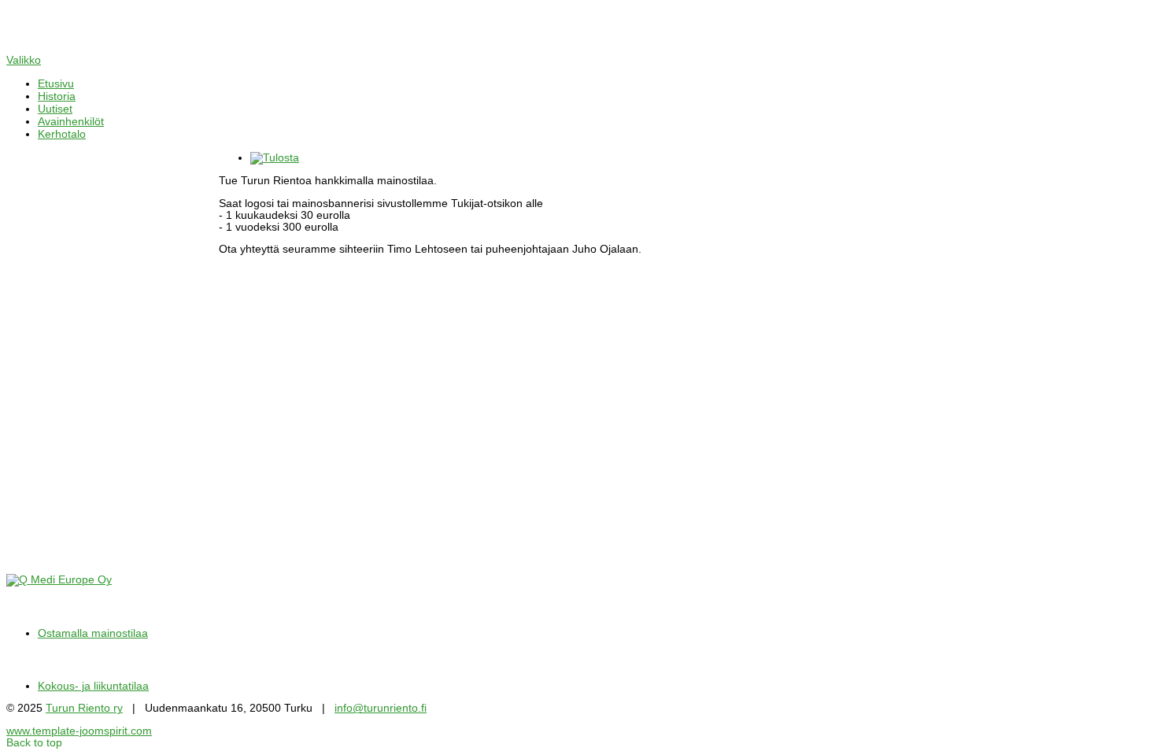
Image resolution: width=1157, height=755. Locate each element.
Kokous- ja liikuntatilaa (93, 686)
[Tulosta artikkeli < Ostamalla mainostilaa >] (274, 158)
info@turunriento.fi (381, 708)
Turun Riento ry (84, 708)
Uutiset (55, 108)
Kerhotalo (62, 134)
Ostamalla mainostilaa (93, 633)
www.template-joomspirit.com (79, 731)
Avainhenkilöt (71, 121)
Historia (57, 96)
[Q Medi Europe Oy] (59, 580)
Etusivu (56, 83)
